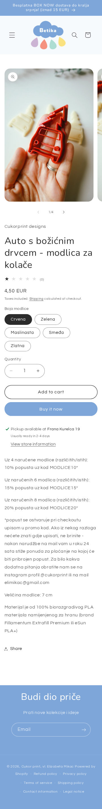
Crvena (18, 319)
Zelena (48, 319)
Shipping (36, 298)
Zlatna (18, 346)
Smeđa (56, 332)
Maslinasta (22, 332)
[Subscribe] (83, 730)
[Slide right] (64, 212)
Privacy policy (75, 773)
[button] (11, 34)
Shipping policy (71, 782)
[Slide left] (38, 212)
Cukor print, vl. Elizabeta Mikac (48, 766)
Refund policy (46, 773)
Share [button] (16, 649)
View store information (33, 444)
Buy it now (51, 409)
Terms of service (38, 782)
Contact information (40, 791)
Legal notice (73, 791)
